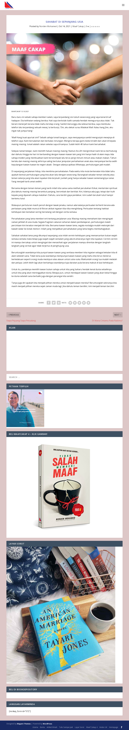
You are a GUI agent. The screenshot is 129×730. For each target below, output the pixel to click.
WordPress (47, 724)
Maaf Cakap (78, 26)
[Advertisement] (64, 350)
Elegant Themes (24, 724)
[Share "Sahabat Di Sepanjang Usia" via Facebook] (48, 302)
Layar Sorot (79, 727)
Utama (35, 727)
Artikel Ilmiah (52, 727)
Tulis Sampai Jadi (66, 727)
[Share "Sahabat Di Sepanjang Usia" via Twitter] (53, 302)
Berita (42, 727)
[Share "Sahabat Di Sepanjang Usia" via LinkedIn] (58, 302)
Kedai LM (103, 727)
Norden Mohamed (48, 26)
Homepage (113, 727)
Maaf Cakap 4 (92, 727)
